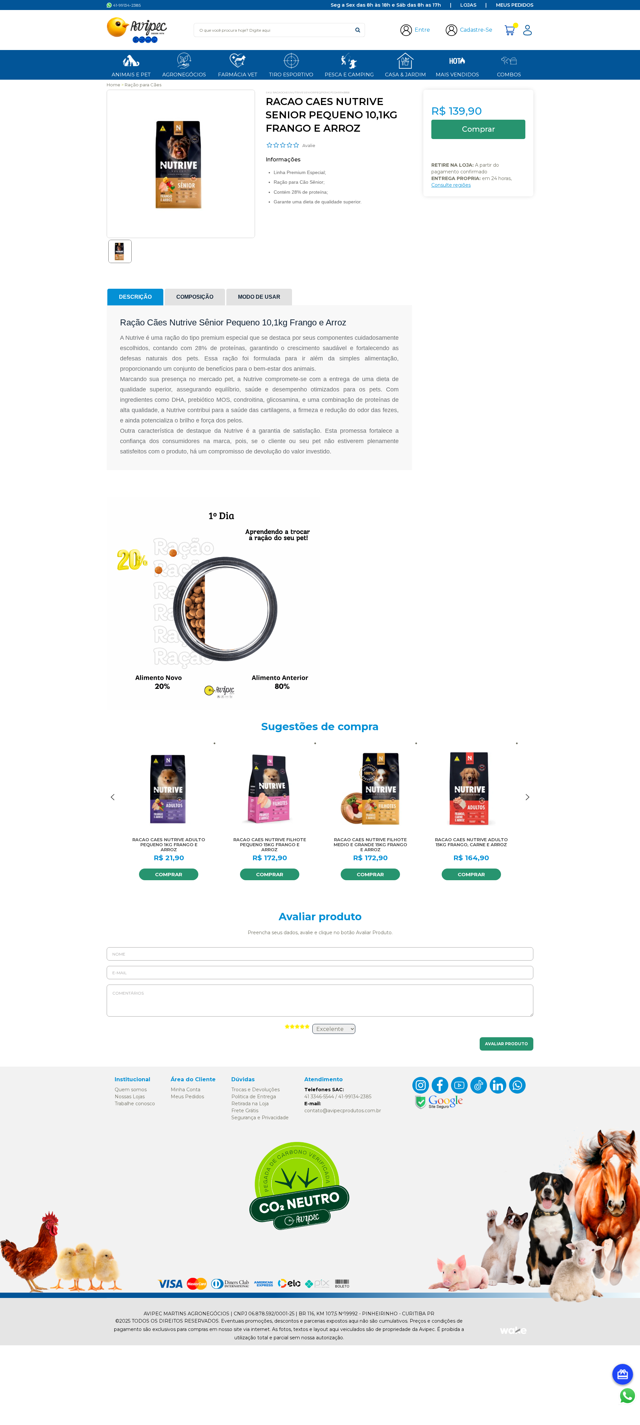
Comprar (168, 874)
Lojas (468, 5)
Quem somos (131, 1090)
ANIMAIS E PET (131, 74)
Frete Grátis (244, 1111)
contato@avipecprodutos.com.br (342, 1111)
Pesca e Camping (349, 74)
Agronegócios (184, 74)
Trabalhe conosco (135, 1104)
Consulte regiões (451, 185)
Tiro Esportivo (291, 74)
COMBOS (509, 74)
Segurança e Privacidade (260, 1118)
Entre (422, 30)
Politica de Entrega (253, 1097)
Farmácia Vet (237, 74)
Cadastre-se (476, 30)
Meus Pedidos (514, 5)
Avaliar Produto (506, 1043)
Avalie (308, 145)
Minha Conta (185, 1090)
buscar (358, 30)
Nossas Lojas (130, 1097)
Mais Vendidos (457, 74)
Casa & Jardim (405, 74)
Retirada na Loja (250, 1104)
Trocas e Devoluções (255, 1090)
